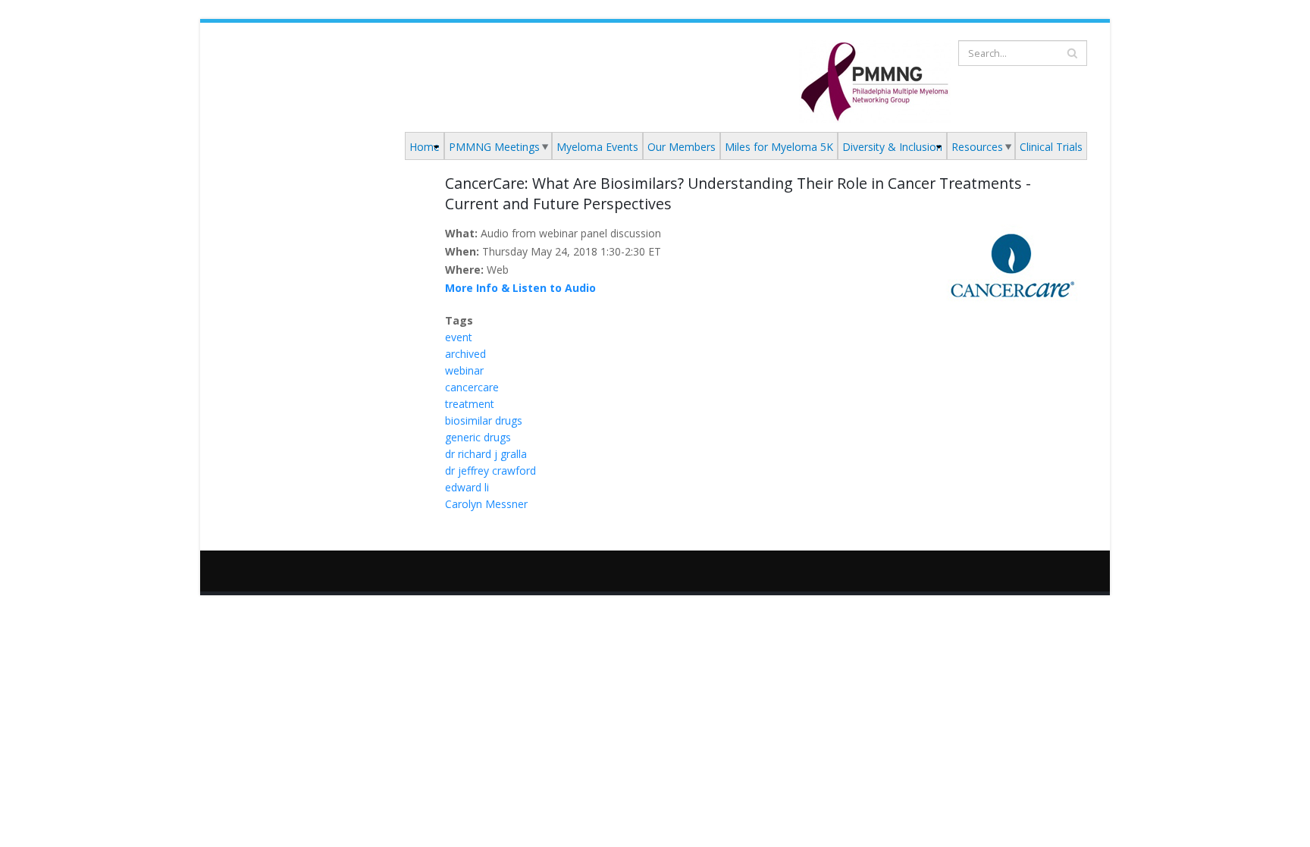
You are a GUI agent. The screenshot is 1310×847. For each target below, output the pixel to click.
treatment (469, 404)
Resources (977, 147)
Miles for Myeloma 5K (779, 147)
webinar (464, 370)
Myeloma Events (597, 147)
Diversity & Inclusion (892, 147)
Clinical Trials (1051, 147)
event (458, 337)
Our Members (681, 147)
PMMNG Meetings (494, 147)
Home (424, 147)
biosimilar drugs (483, 420)
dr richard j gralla (486, 454)
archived (465, 354)
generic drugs (478, 437)
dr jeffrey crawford (490, 470)
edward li (467, 487)
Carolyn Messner (486, 504)
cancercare (472, 387)
